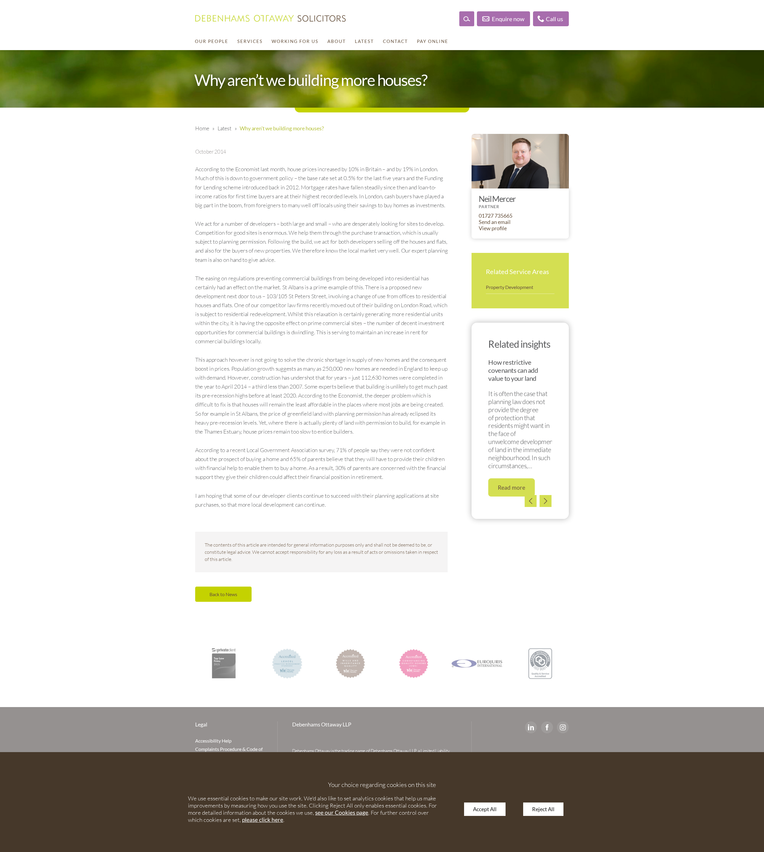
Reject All (543, 809)
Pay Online (432, 41)
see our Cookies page (341, 812)
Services (250, 41)
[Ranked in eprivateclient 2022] (223, 663)
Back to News (223, 594)
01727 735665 (495, 216)
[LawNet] (540, 663)
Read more (511, 487)
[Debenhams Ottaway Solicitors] (270, 18)
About (336, 41)
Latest (364, 41)
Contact (395, 41)
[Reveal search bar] (466, 18)
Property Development (509, 287)
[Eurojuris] (477, 663)
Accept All (485, 809)
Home (202, 128)
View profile (493, 228)
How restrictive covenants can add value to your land (513, 370)
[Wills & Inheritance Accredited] (350, 663)
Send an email (495, 222)
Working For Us (295, 41)
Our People (211, 41)
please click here (262, 819)
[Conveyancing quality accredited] (413, 663)
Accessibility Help (213, 740)
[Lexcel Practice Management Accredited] (287, 663)
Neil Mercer (497, 199)
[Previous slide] (531, 501)
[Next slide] (546, 501)
